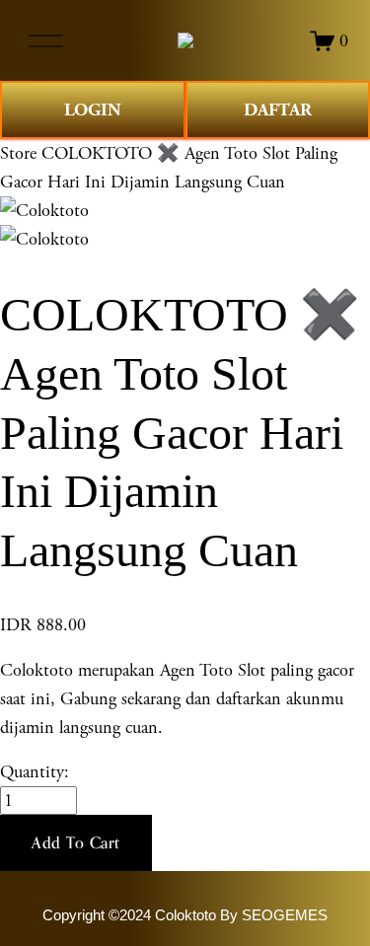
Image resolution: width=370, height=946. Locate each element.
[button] (76, 843)
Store (18, 153)
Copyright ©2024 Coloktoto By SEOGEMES (185, 915)
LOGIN (92, 110)
